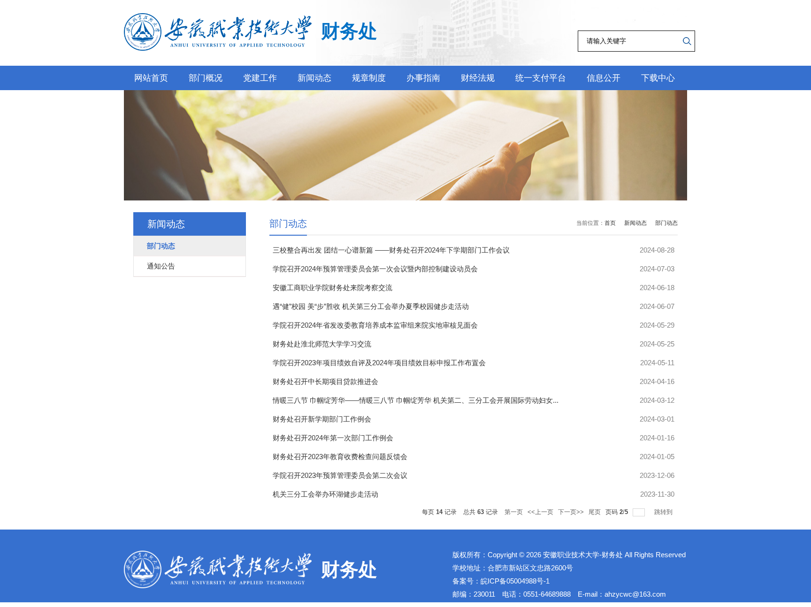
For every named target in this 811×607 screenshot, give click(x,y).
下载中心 (658, 78)
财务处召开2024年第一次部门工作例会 (333, 438)
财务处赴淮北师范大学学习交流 (322, 344)
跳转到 (664, 511)
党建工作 (260, 78)
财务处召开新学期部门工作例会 (322, 419)
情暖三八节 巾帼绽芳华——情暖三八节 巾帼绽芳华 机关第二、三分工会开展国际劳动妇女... (416, 400)
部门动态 (666, 223)
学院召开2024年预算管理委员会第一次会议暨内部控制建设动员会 (375, 269)
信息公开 (603, 78)
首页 (610, 223)
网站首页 (151, 78)
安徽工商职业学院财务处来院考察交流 (332, 288)
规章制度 (369, 78)
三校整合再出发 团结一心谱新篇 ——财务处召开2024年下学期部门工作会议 (391, 250)
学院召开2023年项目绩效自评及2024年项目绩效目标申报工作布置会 (379, 363)
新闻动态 (314, 78)
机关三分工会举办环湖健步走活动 (325, 494)
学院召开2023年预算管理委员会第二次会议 (340, 475)
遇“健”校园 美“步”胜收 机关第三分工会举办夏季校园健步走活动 (371, 306)
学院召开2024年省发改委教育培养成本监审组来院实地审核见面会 (375, 325)
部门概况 (205, 78)
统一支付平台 (540, 78)
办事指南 (423, 78)
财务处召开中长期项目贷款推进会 (325, 381)
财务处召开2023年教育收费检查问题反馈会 (340, 457)
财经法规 (478, 78)
